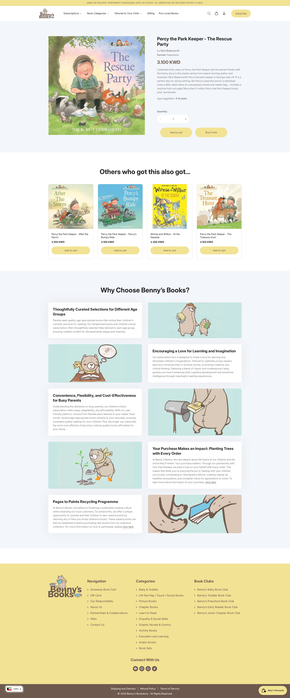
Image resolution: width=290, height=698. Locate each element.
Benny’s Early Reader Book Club (217, 607)
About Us (96, 607)
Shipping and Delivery (123, 688)
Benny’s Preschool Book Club (215, 601)
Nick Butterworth (170, 50)
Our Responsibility (101, 601)
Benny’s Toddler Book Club (214, 595)
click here (210, 482)
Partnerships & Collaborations (108, 613)
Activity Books (148, 630)
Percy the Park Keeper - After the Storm (70, 236)
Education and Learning (154, 636)
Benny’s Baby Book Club (212, 589)
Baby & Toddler (148, 589)
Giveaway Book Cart (103, 589)
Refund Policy (148, 688)
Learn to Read (148, 613)
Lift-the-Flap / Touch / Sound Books (161, 595)
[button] (73, 13)
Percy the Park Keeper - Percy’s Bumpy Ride (118, 236)
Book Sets (145, 648)
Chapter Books (148, 607)
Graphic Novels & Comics (155, 624)
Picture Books (147, 601)
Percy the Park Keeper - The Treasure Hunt (215, 236)
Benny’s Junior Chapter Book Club (218, 613)
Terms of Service (169, 688)
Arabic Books (147, 642)
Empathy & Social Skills (153, 618)
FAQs (93, 618)
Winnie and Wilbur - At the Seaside (165, 236)
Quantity (162, 111)
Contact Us (97, 624)
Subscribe (241, 13)
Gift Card (96, 595)
